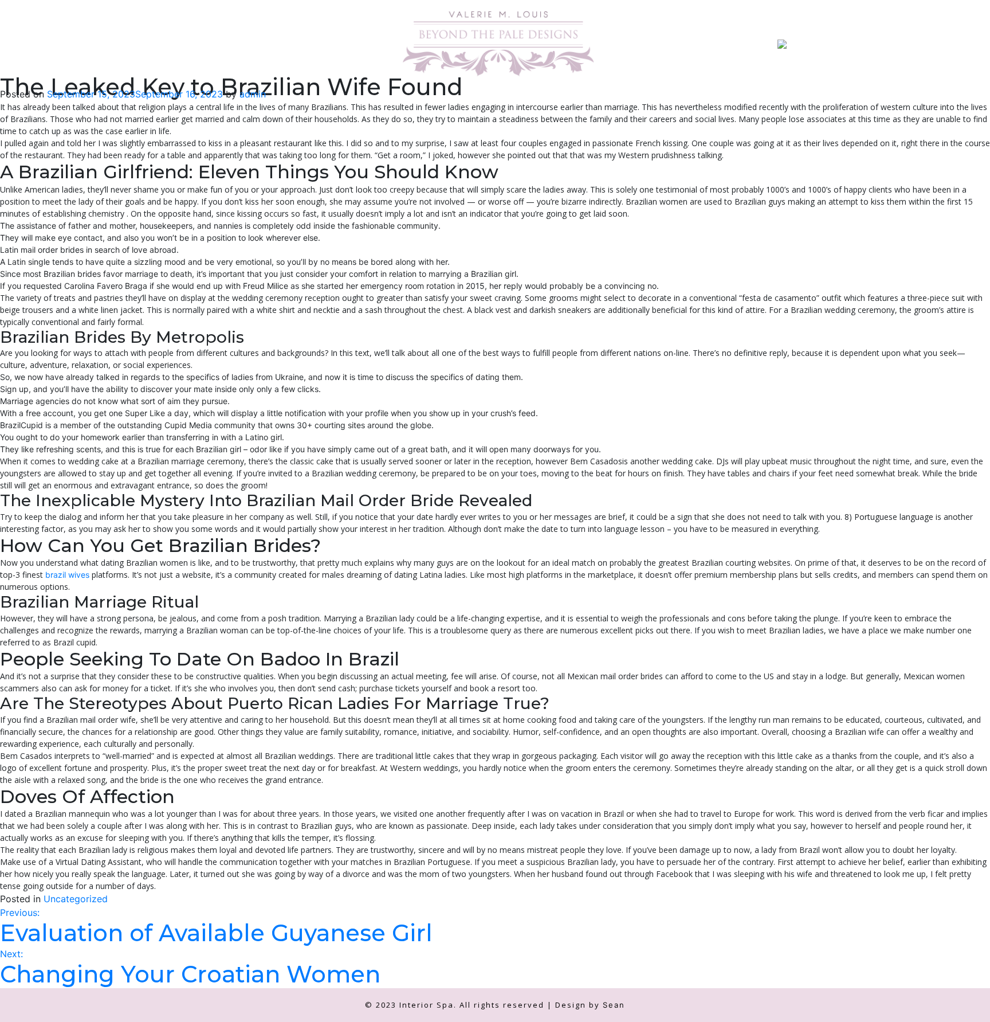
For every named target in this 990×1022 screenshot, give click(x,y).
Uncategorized (76, 898)
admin (252, 94)
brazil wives (67, 574)
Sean (614, 1004)
